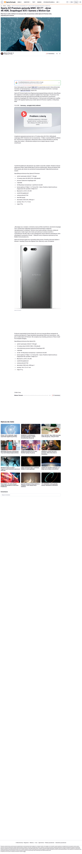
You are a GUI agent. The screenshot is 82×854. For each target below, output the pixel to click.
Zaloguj (76, 2)
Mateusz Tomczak (8, 53)
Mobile (19, 2)
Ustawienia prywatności (60, 842)
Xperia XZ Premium (25, 90)
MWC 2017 (35, 87)
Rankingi (39, 2)
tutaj (24, 851)
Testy (33, 2)
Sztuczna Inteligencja (48, 2)
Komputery (26, 2)
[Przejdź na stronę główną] (2, 3)
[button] (71, 2)
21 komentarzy (50, 53)
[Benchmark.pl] (11, 2)
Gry (57, 2)
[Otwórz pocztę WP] (67, 2)
